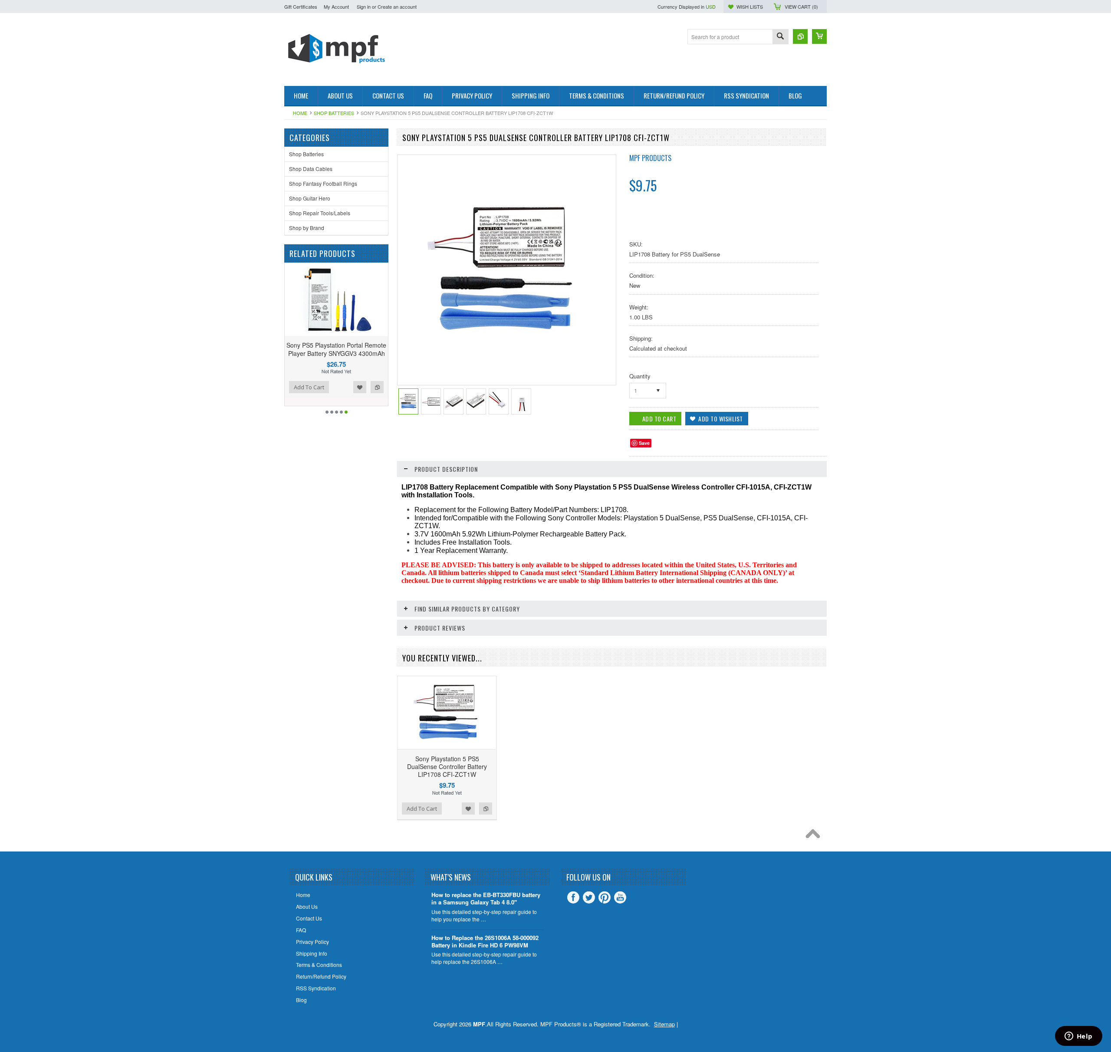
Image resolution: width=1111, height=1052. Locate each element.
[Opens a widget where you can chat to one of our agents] (1078, 1037)
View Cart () (801, 6)
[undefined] (502, 350)
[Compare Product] (800, 36)
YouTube (620, 897)
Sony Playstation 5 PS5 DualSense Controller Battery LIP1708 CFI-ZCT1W (447, 766)
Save (644, 443)
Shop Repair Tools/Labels (319, 213)
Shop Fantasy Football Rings (323, 183)
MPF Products (650, 158)
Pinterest (604, 897)
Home (300, 112)
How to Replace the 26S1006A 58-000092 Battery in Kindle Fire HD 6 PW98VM (485, 941)
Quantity (640, 376)
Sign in (364, 6)
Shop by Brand (306, 227)
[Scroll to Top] (815, 836)
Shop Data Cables (310, 168)
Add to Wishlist (337, 387)
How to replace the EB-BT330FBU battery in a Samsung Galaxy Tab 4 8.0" (485, 898)
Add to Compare (354, 387)
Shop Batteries (334, 112)
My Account (336, 6)
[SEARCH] (780, 37)
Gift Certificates (300, 6)
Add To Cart (286, 387)
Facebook (573, 897)
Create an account (397, 6)
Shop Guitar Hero (309, 198)
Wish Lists (749, 6)
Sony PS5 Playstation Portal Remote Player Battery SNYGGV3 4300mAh (314, 349)
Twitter (589, 897)
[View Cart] (819, 36)
